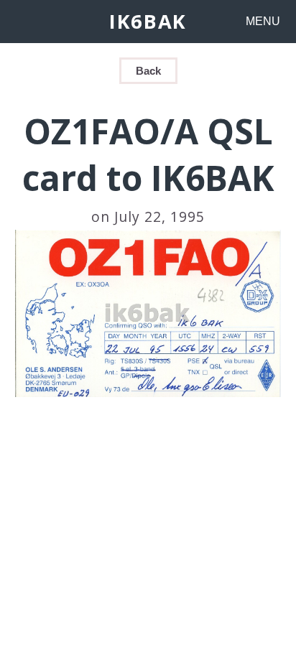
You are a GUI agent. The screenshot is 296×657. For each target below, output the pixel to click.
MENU (263, 21)
